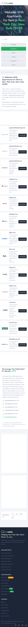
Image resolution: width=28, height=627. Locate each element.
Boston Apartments (6, 553)
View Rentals (22, 135)
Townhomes (14, 60)
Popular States (5, 583)
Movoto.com (13, 322)
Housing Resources (6, 586)
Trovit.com (12, 302)
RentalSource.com (14, 339)
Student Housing (7, 591)
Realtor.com (12, 286)
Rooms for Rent (5, 616)
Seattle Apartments (6, 569)
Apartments (14, 48)
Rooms (13, 64)
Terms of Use (4, 607)
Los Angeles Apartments (7, 555)
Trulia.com (12, 267)
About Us (3, 602)
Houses (13, 52)
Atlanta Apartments (6, 561)
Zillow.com (12, 232)
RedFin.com (12, 198)
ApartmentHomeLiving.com (17, 128)
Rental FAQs (4, 594)
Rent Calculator (6, 588)
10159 (12, 72)
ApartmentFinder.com (15, 146)
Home (2, 72)
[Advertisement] (14, 118)
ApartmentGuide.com (15, 161)
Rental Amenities (5, 580)
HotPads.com (13, 179)
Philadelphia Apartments (7, 564)
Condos (13, 56)
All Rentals (13, 44)
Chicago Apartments (6, 558)
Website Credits (5, 610)
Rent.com (12, 249)
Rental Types (7, 577)
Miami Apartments (5, 567)
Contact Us (4, 613)
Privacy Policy (4, 605)
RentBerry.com (13, 214)
